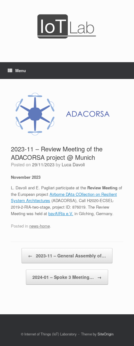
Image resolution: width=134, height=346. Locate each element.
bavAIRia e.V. (60, 213)
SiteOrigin (105, 333)
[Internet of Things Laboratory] (67, 26)
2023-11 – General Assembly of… (67, 255)
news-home (39, 226)
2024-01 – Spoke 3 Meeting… (67, 277)
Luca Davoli (73, 164)
